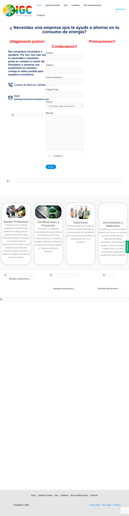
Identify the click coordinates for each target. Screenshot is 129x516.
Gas (66, 5)
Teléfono (49, 65)
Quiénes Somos (52, 5)
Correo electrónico (54, 77)
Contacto (41, 15)
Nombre (49, 53)
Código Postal (52, 89)
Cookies (116, 505)
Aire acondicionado (92, 5)
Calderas (76, 5)
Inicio (39, 5)
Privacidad (107, 505)
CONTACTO (127, 247)
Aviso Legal (94, 505)
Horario (49, 102)
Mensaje (49, 113)
